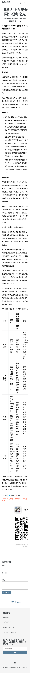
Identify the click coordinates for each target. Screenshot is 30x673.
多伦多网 (6, 2)
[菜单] (27, 2)
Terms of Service (9, 632)
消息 (3, 580)
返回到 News (16, 602)
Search (6, 618)
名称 (3, 566)
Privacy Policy (8, 627)
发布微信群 (7, 622)
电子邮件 (5, 573)
